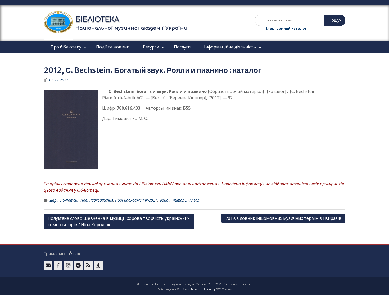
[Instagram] (68, 265)
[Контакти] (98, 265)
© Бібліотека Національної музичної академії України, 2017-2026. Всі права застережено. (194, 284)
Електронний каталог (285, 28)
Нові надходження (96, 200)
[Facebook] (58, 265)
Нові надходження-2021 (136, 200)
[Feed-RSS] (88, 265)
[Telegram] (78, 265)
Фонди (164, 200)
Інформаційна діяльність (230, 47)
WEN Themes (224, 289)
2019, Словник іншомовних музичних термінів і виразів (283, 218)
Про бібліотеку (66, 47)
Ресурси (151, 47)
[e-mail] (48, 265)
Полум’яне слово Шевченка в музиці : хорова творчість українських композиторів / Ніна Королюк (118, 221)
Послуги (182, 47)
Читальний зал (186, 200)
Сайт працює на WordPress (173, 289)
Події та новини (112, 47)
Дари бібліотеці (64, 200)
